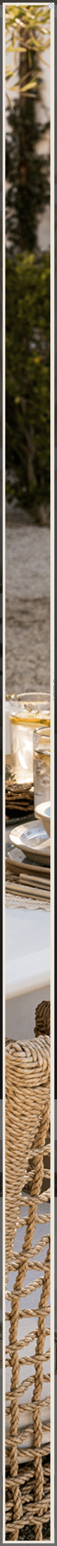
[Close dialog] (51, 6)
